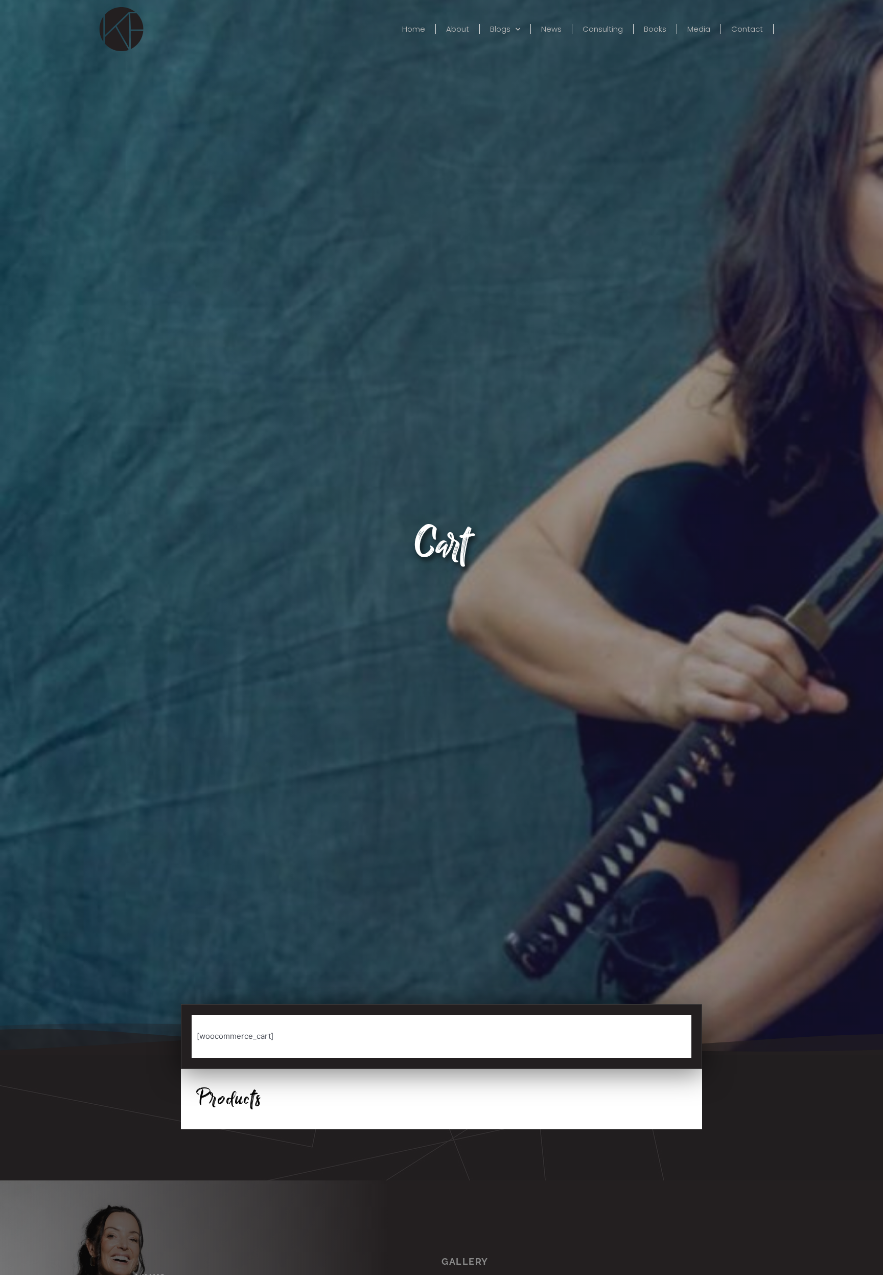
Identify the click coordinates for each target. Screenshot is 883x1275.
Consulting (603, 29)
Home (413, 29)
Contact (747, 29)
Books (655, 29)
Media (698, 29)
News (551, 29)
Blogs (500, 29)
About (457, 29)
